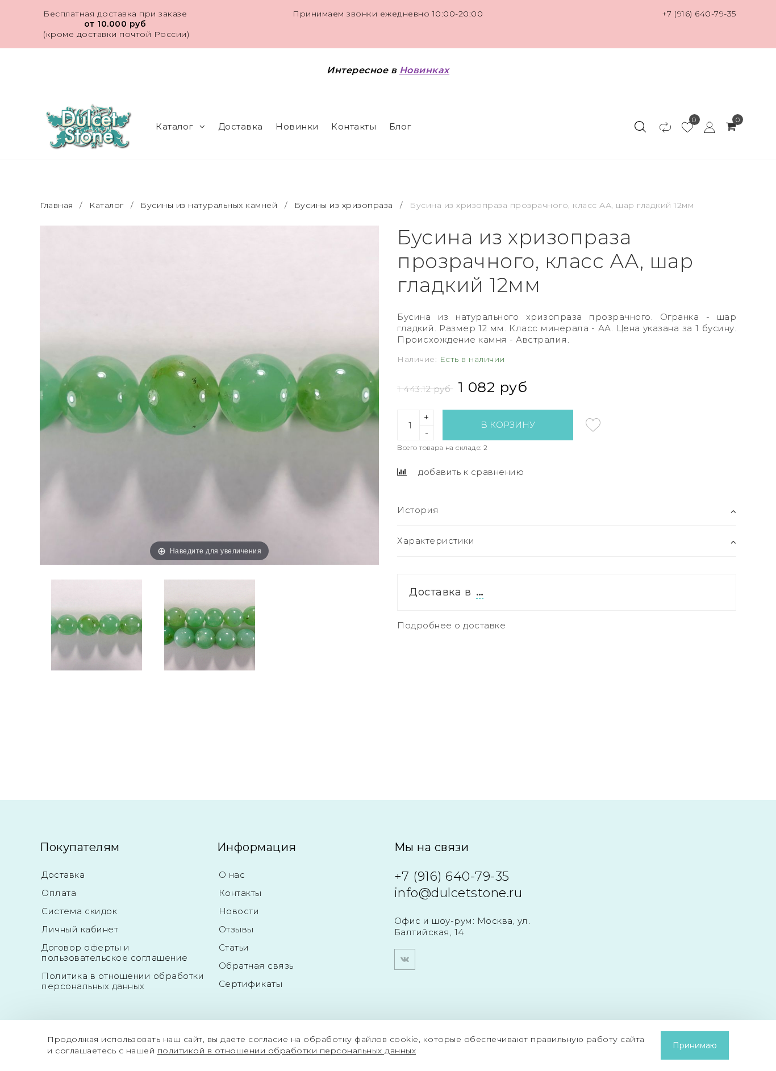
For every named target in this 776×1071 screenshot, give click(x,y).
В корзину (508, 424)
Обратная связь (256, 965)
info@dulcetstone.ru (458, 893)
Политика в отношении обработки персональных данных (122, 980)
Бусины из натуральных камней (208, 205)
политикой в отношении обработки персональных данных (286, 1050)
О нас (232, 874)
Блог (400, 126)
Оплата (58, 892)
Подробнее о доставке (451, 625)
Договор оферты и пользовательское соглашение (114, 952)
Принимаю (695, 1045)
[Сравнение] (660, 126)
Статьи (234, 947)
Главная (58, 205)
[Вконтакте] (404, 959)
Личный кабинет (79, 929)
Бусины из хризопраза (343, 205)
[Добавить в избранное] (593, 425)
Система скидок (79, 911)
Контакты (353, 126)
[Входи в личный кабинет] (704, 126)
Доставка (240, 126)
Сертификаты (251, 983)
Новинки (297, 126)
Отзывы (236, 929)
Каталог (175, 126)
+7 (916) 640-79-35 (699, 14)
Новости (239, 911)
